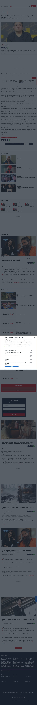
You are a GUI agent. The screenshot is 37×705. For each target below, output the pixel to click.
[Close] (35, 337)
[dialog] (18, 352)
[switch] (30, 352)
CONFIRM (11, 366)
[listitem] (18, 350)
